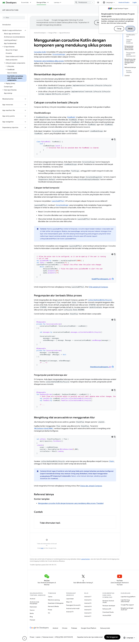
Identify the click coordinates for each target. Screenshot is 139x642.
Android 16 (87, 600)
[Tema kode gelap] (112, 139)
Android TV (69, 612)
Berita (32, 613)
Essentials (25, 2)
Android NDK (107, 615)
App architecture (10, 10)
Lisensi (38, 637)
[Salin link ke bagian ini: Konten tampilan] (52, 499)
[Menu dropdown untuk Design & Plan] (49, 2)
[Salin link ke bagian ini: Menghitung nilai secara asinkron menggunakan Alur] (97, 418)
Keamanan (33, 607)
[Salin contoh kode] (115, 139)
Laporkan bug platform (128, 597)
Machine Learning (54, 600)
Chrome (64, 628)
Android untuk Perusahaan (34, 602)
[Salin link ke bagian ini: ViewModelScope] (53, 113)
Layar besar (70, 599)
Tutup (119, 29)
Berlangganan (112, 637)
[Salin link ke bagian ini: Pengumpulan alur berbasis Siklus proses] (84, 296)
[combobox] (84, 2)
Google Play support (127, 605)
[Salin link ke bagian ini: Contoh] (45, 512)
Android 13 (87, 610)
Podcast (32, 620)
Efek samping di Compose (98, 287)
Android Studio (124, 2)
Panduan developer (109, 606)
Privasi (50, 610)
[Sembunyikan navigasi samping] (24, 638)
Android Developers (40, 33)
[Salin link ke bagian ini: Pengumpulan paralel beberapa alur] (69, 375)
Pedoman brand (47, 637)
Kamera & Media (53, 606)
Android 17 (87, 597)
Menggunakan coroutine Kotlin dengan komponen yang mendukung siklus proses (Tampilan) (71, 503)
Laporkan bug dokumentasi (125, 600)
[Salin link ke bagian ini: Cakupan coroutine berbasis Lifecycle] (80, 103)
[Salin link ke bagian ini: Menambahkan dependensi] (67, 74)
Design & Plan (41, 2)
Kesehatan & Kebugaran (55, 603)
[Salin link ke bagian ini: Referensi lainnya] (56, 494)
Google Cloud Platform (88, 628)
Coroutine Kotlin (40, 52)
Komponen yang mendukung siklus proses (49, 61)
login (42, 548)
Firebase (74, 628)
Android (32, 599)
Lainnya (56, 2)
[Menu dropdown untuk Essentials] (31, 2)
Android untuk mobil (72, 608)
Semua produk (105, 628)
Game (50, 597)
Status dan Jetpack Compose (91, 486)
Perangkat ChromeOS (73, 605)
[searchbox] (13, 17)
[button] (12, 30)
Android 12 (87, 613)
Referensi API (107, 609)
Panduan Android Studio (108, 601)
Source (32, 610)
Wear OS (69, 602)
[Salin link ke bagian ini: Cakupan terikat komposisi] (61, 188)
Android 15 (87, 603)
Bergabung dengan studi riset (127, 609)
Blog (31, 617)
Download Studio (108, 612)
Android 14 (87, 606)
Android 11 (87, 616)
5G (49, 613)
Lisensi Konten (85, 559)
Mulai (130, 29)
